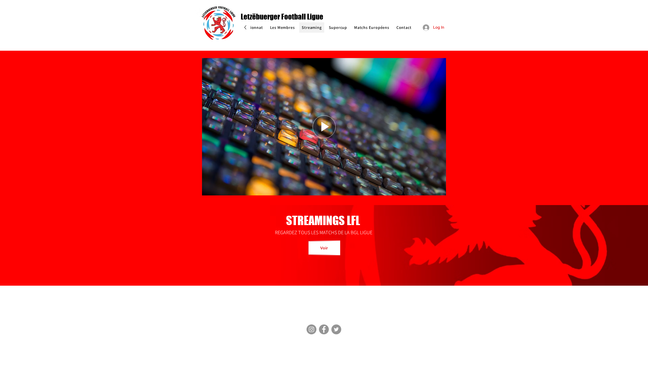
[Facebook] (324, 329)
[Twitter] (336, 329)
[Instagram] (311, 329)
